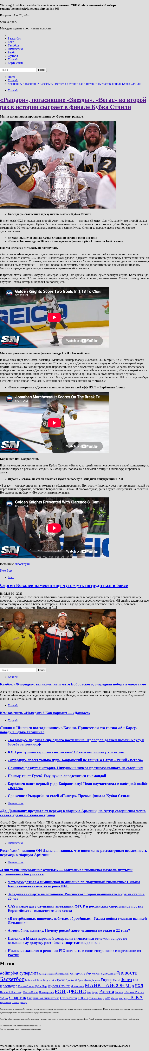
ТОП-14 (83, 998)
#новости (126, 973)
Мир (130, 985)
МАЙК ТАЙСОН (105, 985)
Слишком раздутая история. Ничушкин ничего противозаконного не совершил (75, 768)
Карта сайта (15, 62)
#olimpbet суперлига (19, 973)
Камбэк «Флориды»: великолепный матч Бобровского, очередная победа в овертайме (73, 684)
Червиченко (5, 1002)
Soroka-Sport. (8, 21)
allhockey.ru (22, 564)
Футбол (13, 56)
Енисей (116, 980)
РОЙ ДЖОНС (70, 991)
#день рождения (47, 974)
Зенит (126, 979)
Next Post (6, 570)
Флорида (123, 998)
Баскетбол (14, 38)
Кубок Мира (41, 986)
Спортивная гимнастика (43, 998)
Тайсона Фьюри (96, 998)
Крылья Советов (26, 986)
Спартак (17, 997)
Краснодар (8, 986)
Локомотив (77, 986)
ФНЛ (107, 998)
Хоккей (13, 59)
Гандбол (13, 45)
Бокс (11, 42)
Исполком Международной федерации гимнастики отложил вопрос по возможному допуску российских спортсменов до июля (67, 940)
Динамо (95, 980)
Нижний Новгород (11, 992)
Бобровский (30, 980)
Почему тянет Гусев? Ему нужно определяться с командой (57, 776)
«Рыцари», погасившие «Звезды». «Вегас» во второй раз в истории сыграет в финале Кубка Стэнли (73, 103)
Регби (12, 52)
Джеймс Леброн (74, 980)
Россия (106, 991)
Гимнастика (15, 49)
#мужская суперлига (101, 973)
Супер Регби (68, 998)
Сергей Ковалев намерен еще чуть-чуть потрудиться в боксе (64, 585)
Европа (107, 980)
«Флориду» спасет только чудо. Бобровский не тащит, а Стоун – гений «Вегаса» (75, 760)
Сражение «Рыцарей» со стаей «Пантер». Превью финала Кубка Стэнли (69, 796)
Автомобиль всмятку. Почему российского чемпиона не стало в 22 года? (69, 930)
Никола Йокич (30, 992)
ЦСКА (135, 997)
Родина (95, 992)
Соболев (4, 998)
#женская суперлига (70, 973)
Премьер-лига (46, 992)
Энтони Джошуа (19, 1002)
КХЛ (135, 980)
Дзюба (87, 980)
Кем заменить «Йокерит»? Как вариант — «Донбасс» (45, 713)
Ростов (119, 992)
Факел (114, 998)
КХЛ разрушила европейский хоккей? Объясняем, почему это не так (66, 752)
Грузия (61, 979)
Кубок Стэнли (59, 986)
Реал (89, 992)
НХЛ (139, 985)
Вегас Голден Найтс (46, 980)
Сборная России (134, 992)
